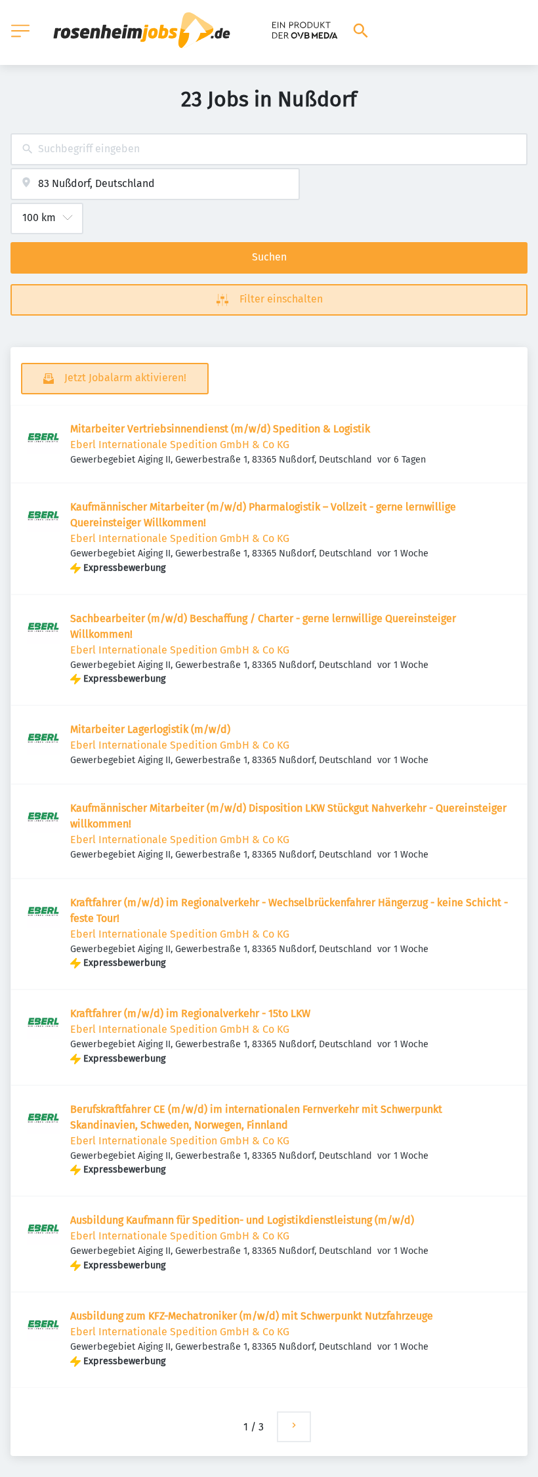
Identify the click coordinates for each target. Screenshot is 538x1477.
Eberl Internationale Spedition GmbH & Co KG (179, 444)
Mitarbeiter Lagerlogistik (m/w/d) (150, 729)
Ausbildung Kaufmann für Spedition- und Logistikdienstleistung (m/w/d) (242, 1220)
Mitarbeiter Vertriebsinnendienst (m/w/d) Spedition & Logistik (220, 429)
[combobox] (269, 149)
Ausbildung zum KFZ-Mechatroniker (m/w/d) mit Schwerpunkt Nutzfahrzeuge (251, 1316)
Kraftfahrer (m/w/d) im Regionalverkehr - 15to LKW (190, 1013)
